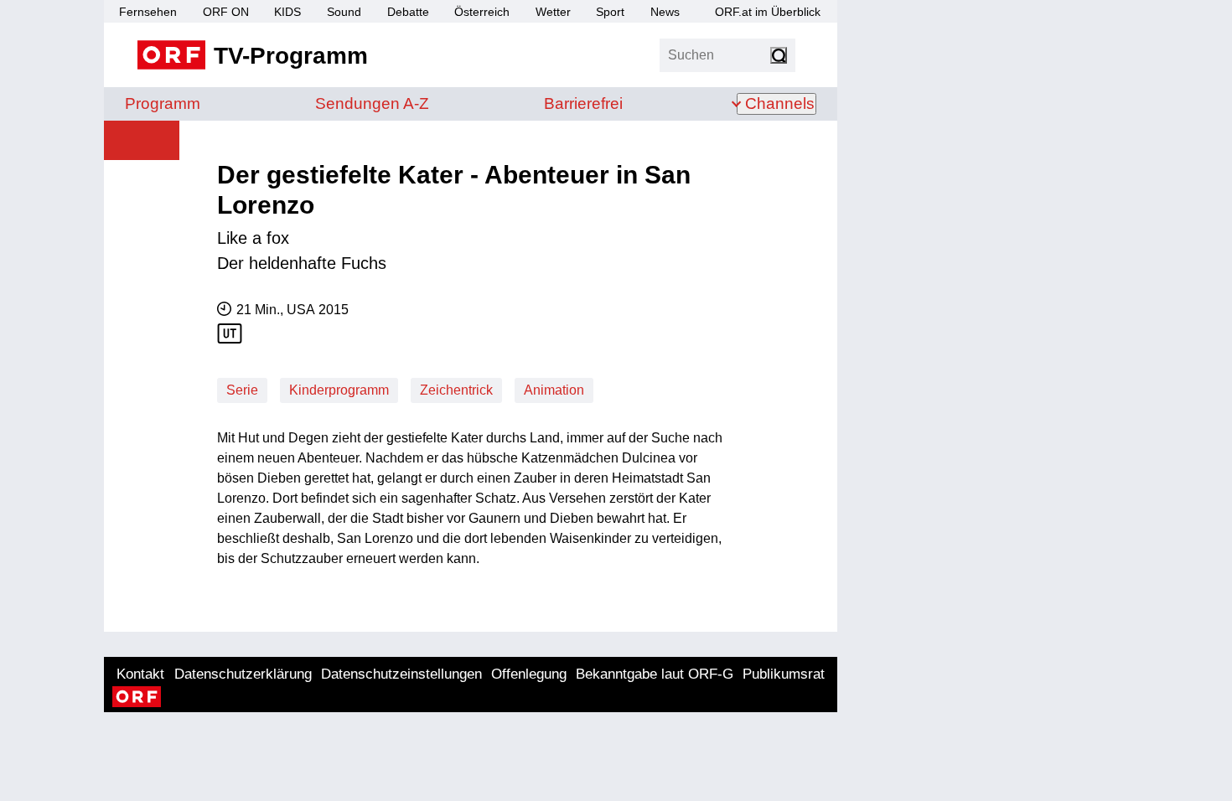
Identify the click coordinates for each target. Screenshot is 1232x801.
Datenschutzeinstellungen (401, 674)
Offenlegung (529, 674)
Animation (554, 390)
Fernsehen (148, 11)
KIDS (287, 11)
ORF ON (226, 11)
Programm (162, 103)
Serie (242, 390)
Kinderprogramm (339, 390)
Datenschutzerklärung (243, 674)
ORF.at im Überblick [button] (767, 11)
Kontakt (140, 674)
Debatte (408, 11)
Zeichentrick (456, 390)
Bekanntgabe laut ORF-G (654, 674)
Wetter (553, 11)
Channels (780, 103)
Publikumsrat (784, 674)
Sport (610, 11)
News (665, 11)
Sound (344, 11)
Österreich (482, 11)
